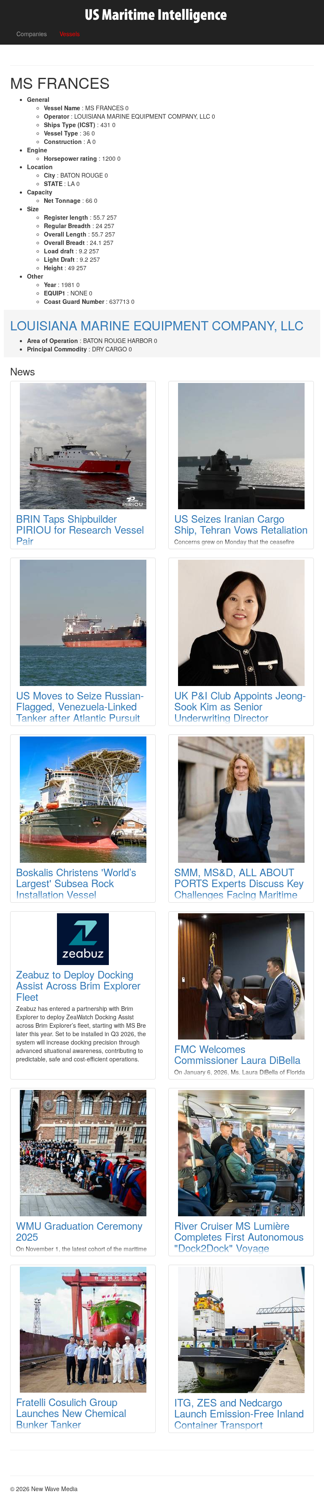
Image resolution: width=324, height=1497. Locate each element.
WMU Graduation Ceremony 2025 (79, 1231)
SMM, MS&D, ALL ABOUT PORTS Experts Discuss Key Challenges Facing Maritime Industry (239, 888)
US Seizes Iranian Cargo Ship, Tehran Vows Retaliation (241, 524)
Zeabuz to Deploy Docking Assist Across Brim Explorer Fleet (78, 985)
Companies (31, 33)
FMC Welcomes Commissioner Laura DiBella (237, 1054)
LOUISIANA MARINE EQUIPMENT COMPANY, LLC (157, 325)
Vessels (69, 33)
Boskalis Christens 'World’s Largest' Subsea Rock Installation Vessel (76, 882)
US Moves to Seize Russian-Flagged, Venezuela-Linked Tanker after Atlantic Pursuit (80, 706)
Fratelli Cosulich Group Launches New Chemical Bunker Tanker (71, 1412)
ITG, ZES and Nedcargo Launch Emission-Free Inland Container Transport (239, 1413)
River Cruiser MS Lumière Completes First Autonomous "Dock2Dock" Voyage (239, 1236)
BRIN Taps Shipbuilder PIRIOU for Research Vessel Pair (80, 529)
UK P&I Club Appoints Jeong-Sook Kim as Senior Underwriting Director (240, 706)
